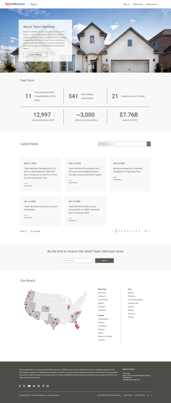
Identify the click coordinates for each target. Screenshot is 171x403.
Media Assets (138, 4)
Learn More (35, 54)
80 (146, 231)
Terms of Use (128, 395)
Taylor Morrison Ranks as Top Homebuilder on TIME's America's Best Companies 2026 (84, 209)
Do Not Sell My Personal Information (108, 395)
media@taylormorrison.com (131, 380)
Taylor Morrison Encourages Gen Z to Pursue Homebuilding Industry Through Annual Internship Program (85, 171)
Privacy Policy (139, 395)
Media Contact (152, 4)
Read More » (28, 186)
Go (149, 144)
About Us (126, 4)
